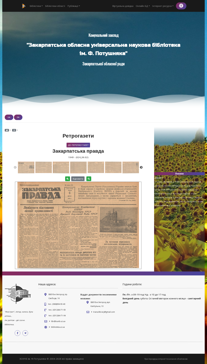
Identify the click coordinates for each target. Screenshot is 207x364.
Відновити (78, 178)
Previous (15, 167)
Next (141, 167)
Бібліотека (35, 5)
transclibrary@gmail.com (104, 312)
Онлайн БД (142, 5)
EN (18, 117)
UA (9, 117)
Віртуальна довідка (122, 5)
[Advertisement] (179, 151)
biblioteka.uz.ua (58, 327)
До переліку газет (78, 145)
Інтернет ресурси (162, 5)
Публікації (72, 5)
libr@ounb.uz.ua (58, 321)
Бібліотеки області (55, 5)
